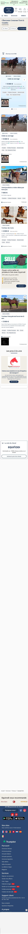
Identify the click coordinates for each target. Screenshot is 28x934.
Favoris (16, 11)
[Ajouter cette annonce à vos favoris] (23, 59)
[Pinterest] (16, 814)
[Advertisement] (14, 40)
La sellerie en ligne (7, 867)
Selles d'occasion (6, 864)
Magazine (4, 869)
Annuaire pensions (7, 856)
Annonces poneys (6, 851)
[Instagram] (24, 810)
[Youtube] (12, 814)
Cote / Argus (5, 881)
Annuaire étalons (6, 854)
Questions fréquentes (7, 905)
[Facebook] (20, 810)
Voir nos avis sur (3, 2)
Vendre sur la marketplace (9, 886)
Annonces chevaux (7, 848)
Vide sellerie (5, 861)
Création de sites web (7, 892)
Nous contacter (6, 903)
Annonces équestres (7, 859)
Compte (24, 11)
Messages (20, 11)
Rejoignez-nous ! (10, 810)
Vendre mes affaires (7, 878)
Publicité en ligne (6, 884)
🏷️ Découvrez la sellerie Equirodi (14, 3)
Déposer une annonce (8, 10)
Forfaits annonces (6, 889)
